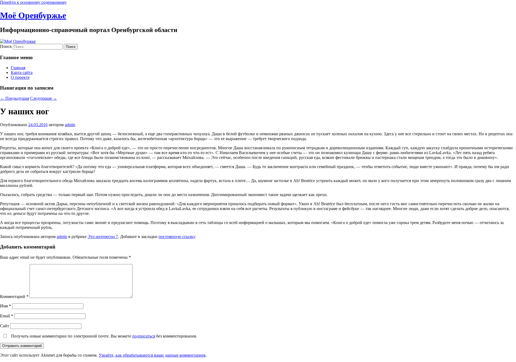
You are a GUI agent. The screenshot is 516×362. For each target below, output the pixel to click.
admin (70, 124)
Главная (18, 67)
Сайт (4, 326)
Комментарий (14, 296)
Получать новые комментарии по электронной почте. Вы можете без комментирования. (103, 336)
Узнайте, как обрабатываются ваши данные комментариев (152, 355)
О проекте (20, 77)
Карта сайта (22, 72)
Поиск (6, 46)
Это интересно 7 (103, 236)
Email (6, 316)
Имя (5, 306)
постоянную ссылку (177, 236)
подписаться (143, 336)
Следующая (43, 98)
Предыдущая (14, 98)
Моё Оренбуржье (33, 15)
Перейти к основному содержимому (33, 2)
